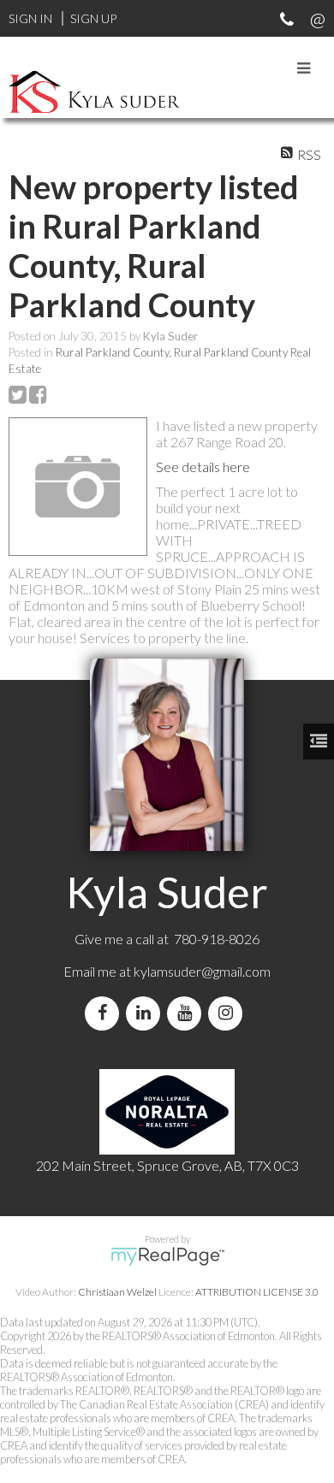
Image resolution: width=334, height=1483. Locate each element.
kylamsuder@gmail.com (202, 971)
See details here (203, 466)
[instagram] (228, 1013)
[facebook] (105, 1013)
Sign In (30, 18)
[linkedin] (146, 1013)
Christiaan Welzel (117, 1291)
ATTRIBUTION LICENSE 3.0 (257, 1291)
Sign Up (93, 18)
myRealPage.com (167, 1256)
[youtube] (187, 1013)
